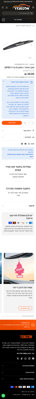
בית (33, 25)
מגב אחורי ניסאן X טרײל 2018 (23, 25)
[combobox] (18, 13)
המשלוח (22, 77)
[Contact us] (3, 396)
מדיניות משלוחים (26, 394)
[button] (3, 7)
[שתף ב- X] (29, 144)
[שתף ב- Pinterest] (22, 144)
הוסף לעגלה (11, 123)
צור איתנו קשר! (8, 1)
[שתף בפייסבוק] (25, 144)
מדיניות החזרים (16, 394)
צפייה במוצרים (25, 308)
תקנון (33, 394)
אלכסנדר (31, 64)
